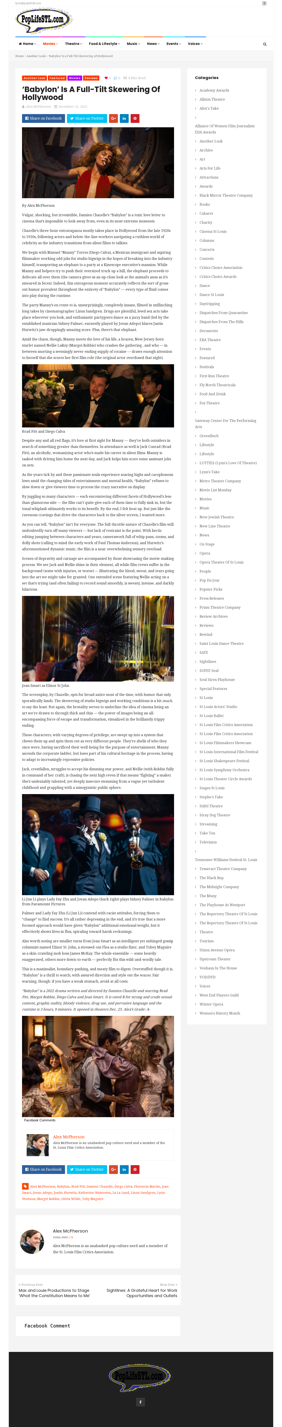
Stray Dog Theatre (215, 815)
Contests (207, 259)
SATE (204, 653)
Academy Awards (214, 90)
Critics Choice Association (221, 268)
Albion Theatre (212, 99)
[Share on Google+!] (113, 118)
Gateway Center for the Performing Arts (225, 424)
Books (205, 204)
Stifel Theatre (211, 806)
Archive (206, 150)
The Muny (208, 896)
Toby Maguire (93, 1199)
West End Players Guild (219, 995)
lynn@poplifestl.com (28, 3)
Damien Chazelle (100, 1186)
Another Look (36, 56)
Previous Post (32, 1285)
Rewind (206, 634)
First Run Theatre (214, 376)
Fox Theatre (210, 403)
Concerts (207, 250)
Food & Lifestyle (103, 43)
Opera (205, 553)
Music (132, 43)
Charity (206, 222)
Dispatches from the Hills (221, 322)
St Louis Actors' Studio (218, 707)
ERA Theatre (210, 340)
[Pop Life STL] (44, 22)
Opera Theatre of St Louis (221, 562)
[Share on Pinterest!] (135, 118)
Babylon (63, 1186)
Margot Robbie (48, 1199)
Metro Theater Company (220, 481)
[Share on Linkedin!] (124, 118)
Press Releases (212, 598)
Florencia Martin (147, 1186)
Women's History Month (220, 1013)
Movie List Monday (216, 490)
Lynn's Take (210, 472)
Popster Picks (211, 589)
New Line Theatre (215, 526)
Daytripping (210, 304)
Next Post (167, 1285)
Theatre (72, 43)
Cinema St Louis (213, 231)
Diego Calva (123, 1186)
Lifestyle (207, 445)
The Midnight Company (219, 887)
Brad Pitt (78, 1186)
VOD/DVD (207, 977)
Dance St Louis (212, 295)
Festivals (207, 367)
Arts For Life (210, 168)
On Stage (207, 544)
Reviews (91, 78)
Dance (205, 286)
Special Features (213, 689)
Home (28, 43)
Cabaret (206, 213)
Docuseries (209, 331)
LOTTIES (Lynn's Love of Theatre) (228, 463)
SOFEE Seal (209, 671)
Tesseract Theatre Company (223, 869)
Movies (49, 43)
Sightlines (208, 662)
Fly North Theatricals (218, 385)
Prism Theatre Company (220, 607)
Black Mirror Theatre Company (226, 195)
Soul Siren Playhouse (217, 680)
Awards (206, 186)
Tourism (207, 941)
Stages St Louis (212, 788)
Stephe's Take (211, 797)
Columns (207, 240)
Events (173, 43)
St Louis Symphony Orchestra (224, 770)
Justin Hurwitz (65, 1192)
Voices (194, 43)
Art (202, 159)
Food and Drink (213, 394)
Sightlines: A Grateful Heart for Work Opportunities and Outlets (142, 1293)
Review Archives (214, 616)
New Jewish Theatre (217, 517)
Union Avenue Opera (217, 950)
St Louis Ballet (212, 716)
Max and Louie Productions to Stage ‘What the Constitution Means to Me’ (54, 1293)
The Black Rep (212, 878)
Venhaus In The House (218, 968)
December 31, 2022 (73, 106)
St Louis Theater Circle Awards (226, 779)
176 (71, 1237)
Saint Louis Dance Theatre (222, 643)
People (205, 571)
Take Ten (207, 833)
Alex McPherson (38, 106)
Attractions (209, 177)
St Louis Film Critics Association (226, 725)
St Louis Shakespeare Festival (224, 761)
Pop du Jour (210, 580)
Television (208, 842)
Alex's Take (209, 108)
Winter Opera (211, 1004)
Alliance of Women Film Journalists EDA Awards (225, 129)
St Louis (206, 698)
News (152, 43)
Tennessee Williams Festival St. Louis (226, 860)
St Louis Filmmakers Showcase (225, 743)
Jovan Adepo (42, 1192)
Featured (57, 78)
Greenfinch (209, 436)
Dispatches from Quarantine (224, 313)
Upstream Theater (215, 959)
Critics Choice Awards (218, 277)
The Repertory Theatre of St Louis (228, 914)
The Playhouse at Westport (222, 905)
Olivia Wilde (70, 1199)
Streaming (208, 824)
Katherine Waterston (94, 1192)
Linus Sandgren (143, 1192)
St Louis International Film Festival (229, 752)
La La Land (121, 1192)
